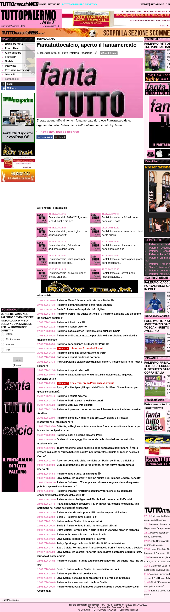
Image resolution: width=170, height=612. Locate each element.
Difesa (9, 334)
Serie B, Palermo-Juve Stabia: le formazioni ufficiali (87, 525)
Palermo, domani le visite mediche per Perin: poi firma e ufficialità (95, 460)
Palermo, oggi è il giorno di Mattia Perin (79, 435)
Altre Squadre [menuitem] (13, 52)
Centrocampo (13, 339)
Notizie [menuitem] (9, 61)
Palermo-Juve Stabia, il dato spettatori (79, 521)
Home (5, 39)
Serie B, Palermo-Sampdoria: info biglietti (81, 309)
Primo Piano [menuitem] (12, 48)
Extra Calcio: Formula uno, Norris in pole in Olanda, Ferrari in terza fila (98, 530)
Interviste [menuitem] (10, 65)
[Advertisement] (18, 245)
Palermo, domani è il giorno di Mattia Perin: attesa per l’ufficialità (94, 499)
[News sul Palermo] (28, 17)
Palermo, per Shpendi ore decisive (77, 573)
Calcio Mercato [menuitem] (14, 44)
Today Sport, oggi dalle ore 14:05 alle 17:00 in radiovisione (91, 543)
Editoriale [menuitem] (10, 57)
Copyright (85, 609)
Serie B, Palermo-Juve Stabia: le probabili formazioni (88, 569)
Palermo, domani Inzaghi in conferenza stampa (84, 304)
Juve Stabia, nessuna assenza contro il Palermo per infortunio (93, 577)
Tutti (8, 349)
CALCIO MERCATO (156, 278)
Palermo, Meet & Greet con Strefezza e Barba (83, 300)
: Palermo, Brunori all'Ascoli (80, 348)
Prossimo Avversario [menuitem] (17, 70)
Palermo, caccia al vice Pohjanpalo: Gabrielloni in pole (88, 331)
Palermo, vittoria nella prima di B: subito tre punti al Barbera (92, 512)
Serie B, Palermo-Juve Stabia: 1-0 (77, 516)
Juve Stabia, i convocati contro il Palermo (81, 538)
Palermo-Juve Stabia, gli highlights (77, 473)
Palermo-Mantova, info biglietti (74, 405)
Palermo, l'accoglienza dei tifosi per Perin (81, 344)
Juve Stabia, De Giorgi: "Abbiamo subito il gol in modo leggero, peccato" (99, 478)
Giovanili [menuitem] (10, 74)
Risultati (18, 365)
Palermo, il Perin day (69, 322)
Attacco (10, 344)
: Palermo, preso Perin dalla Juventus (86, 383)
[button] (18, 359)
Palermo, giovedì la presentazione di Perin (81, 352)
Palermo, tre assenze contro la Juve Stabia (82, 582)
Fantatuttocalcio (154, 400)
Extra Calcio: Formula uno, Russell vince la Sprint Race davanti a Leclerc (100, 547)
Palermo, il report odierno (72, 326)
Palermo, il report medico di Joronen (78, 357)
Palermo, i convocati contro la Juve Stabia (81, 534)
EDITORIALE (152, 39)
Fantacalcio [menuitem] (12, 78)
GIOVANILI (151, 358)
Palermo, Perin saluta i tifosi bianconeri (80, 400)
